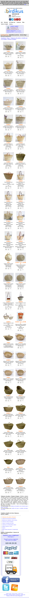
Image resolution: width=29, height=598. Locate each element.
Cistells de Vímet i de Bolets (7, 521)
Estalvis (3, 527)
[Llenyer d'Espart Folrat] (8, 394)
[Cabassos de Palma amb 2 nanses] (8, 220)
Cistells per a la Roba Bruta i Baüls (9, 524)
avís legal (6, 594)
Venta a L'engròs (4, 24)
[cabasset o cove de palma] (20, 341)
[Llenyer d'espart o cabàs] (21, 448)
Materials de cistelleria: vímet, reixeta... (10, 520)
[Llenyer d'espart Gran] (8, 412)
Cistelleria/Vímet (8, 532)
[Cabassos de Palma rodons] (8, 261)
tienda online (14, 593)
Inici (2, 22)
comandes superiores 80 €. (14, 31)
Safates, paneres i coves (7, 526)
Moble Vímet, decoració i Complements (10, 529)
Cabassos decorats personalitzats (9, 518)
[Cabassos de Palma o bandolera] (21, 240)
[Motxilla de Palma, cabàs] (20, 320)
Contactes (19, 22)
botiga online (8, 593)
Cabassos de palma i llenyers (9, 517)
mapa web (23, 594)
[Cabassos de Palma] (8, 69)
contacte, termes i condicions (14, 594)
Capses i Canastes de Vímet (8, 523)
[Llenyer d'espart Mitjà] (8, 430)
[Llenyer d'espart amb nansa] (21, 466)
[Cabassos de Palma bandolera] (21, 180)
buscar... (11, 24)
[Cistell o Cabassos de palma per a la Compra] (8, 180)
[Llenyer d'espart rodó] (21, 430)
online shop (20, 593)
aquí (25, 4)
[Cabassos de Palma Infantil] (8, 50)
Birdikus (2, 532)
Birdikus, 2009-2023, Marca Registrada (14, 595)
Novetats (6, 22)
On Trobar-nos (12, 22)
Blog (23, 22)
